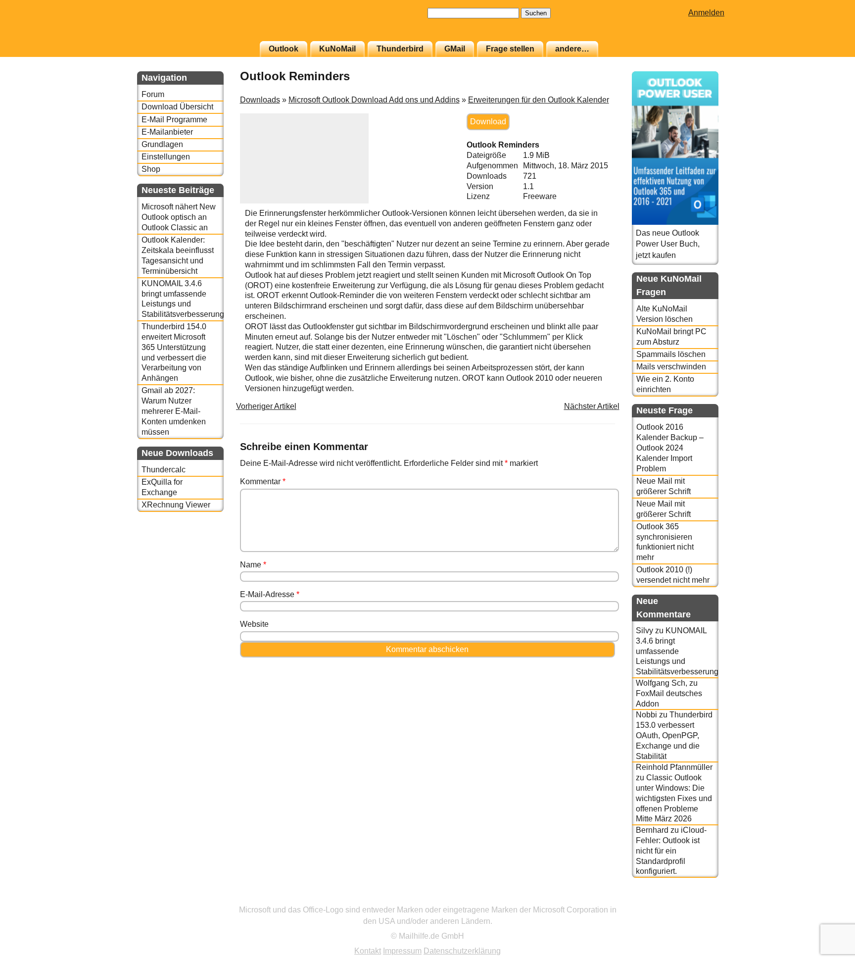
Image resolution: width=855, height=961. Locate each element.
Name (253, 564)
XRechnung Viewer (176, 505)
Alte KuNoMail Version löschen (664, 313)
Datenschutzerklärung (462, 951)
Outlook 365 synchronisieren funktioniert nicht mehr (665, 541)
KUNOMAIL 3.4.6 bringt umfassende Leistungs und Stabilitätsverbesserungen (182, 298)
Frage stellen (510, 49)
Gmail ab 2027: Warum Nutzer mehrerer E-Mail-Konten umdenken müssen (174, 411)
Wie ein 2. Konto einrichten (665, 384)
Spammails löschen (671, 354)
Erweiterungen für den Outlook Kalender (538, 100)
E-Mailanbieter (167, 132)
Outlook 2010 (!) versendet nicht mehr (673, 574)
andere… (572, 49)
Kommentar (262, 481)
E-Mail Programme (174, 119)
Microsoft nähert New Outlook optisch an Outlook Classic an (179, 217)
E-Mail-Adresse (269, 594)
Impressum (402, 951)
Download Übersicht (177, 106)
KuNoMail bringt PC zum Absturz (671, 336)
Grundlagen (162, 144)
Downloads (260, 100)
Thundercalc (164, 469)
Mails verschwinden (671, 366)
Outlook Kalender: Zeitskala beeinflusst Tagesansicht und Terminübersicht (178, 255)
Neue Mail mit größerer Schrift (663, 486)
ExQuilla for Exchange (162, 487)
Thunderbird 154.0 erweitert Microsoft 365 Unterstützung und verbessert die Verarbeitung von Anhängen (174, 352)
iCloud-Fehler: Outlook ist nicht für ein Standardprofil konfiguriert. (671, 850)
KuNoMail (337, 49)
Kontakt (367, 951)
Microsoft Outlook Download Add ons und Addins (374, 100)
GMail (454, 49)
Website (254, 624)
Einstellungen (166, 156)
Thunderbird (400, 49)
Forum (153, 94)
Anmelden (706, 12)
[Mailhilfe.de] (191, 25)
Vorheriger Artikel (266, 406)
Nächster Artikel (591, 406)
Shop (151, 169)
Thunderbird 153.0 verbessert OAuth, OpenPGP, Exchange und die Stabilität (674, 735)
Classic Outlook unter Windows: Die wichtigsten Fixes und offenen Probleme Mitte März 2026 (674, 798)
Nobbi (646, 714)
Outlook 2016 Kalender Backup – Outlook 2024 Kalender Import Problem (670, 447)
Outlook (283, 49)
